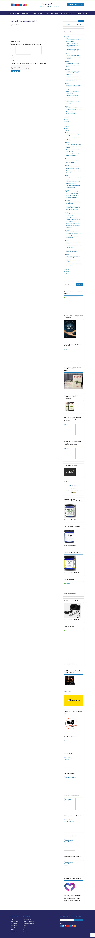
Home (9, 13)
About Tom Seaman (15, 921)
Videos (56, 13)
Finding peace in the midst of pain (73, 177)
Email (12, 58)
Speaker (40, 13)
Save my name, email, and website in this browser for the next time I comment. (29, 63)
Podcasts (46, 13)
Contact (85, 13)
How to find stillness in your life (73, 160)
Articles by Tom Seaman (28, 921)
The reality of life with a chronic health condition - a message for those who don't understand (73, 207)
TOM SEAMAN (49, 3)
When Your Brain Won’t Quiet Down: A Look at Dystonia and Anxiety (72, 65)
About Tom (16, 13)
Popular (68, 24)
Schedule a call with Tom (75, 4)
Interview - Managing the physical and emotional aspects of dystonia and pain (73, 146)
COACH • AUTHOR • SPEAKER (50, 6)
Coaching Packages (27, 919)
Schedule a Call (14, 925)
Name (12, 55)
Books (34, 13)
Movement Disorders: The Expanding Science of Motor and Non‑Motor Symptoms (73, 45)
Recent (79, 24)
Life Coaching (14, 923)
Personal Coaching (25, 13)
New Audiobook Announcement (73, 76)
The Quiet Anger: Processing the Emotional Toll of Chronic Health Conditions (73, 57)
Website (12, 60)
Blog (52, 13)
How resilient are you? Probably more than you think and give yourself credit (73, 72)
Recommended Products (67, 13)
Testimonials (13, 931)
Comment (13, 47)
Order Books (13, 927)
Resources (78, 13)
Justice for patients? (70, 162)
